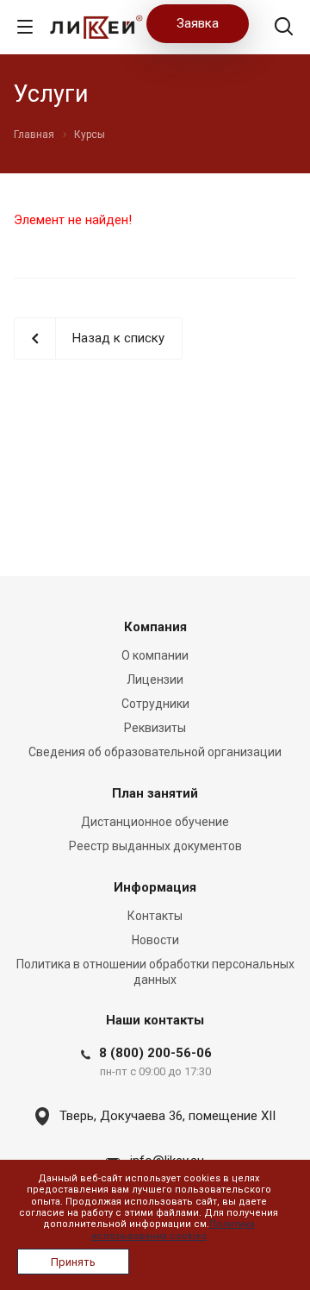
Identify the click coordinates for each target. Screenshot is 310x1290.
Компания (155, 627)
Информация (155, 887)
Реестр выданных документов (155, 846)
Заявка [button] (198, 23)
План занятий (155, 793)
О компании (155, 655)
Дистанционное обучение (155, 822)
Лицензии (155, 679)
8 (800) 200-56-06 (155, 1053)
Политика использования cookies (173, 1229)
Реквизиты (155, 728)
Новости (155, 940)
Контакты (155, 916)
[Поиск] (284, 28)
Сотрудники (155, 704)
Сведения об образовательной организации (155, 752)
